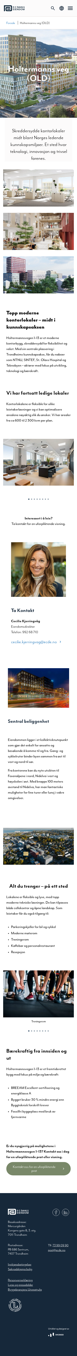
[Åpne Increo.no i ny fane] (56, 1334)
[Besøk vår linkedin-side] (65, 1212)
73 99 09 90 (61, 1245)
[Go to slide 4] (37, 499)
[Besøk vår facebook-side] (56, 1212)
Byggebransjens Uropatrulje (25, 1289)
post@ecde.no (56, 1250)
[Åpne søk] (53, 8)
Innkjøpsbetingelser (19, 1264)
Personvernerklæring (20, 1280)
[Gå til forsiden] (14, 8)
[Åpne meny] (70, 8)
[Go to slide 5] (39, 499)
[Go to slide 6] (42, 499)
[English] (61, 8)
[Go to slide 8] (48, 499)
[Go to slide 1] (28, 499)
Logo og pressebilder (20, 1285)
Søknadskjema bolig (20, 1269)
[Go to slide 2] (31, 499)
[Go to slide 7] (45, 499)
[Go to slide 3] (34, 499)
